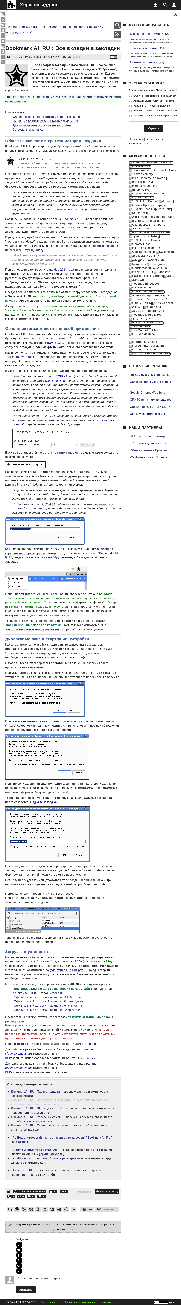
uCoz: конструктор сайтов (148, 443)
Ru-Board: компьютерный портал (153, 374)
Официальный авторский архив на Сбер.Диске (47, 1009)
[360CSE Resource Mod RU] (147, 311)
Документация (32, 26)
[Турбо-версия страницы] (31, 32)
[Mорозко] (166, 202)
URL (90, 1209)
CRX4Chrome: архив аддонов (150, 399)
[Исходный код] (21, 1196)
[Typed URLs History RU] (144, 237)
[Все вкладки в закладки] (147, 221)
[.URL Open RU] (138, 280)
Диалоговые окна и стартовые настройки (42, 125)
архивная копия (51, 1154)
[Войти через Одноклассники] (18, 1271)
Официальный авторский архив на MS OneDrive (48, 997)
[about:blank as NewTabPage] (144, 256)
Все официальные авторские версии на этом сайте (53, 988)
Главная (11, 26)
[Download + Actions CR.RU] (147, 194)
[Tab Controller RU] (140, 327)
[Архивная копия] (11, 1196)
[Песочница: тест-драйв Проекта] (147, 346)
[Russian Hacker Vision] (146, 323)
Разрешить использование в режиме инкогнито (41, 1057)
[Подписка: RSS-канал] (117, 34)
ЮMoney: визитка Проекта (148, 450)
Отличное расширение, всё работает (154, 96)
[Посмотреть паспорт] (32, 65)
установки (57, 992)
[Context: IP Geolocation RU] (147, 292)
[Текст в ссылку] (141, 175)
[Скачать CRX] (140, 167)
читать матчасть (88, 1058)
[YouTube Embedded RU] (144, 284)
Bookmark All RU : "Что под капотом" (37, 1108)
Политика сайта (109, 1302)
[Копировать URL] (142, 213)
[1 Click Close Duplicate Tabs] (150, 210)
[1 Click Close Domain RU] (145, 241)
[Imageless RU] (138, 265)
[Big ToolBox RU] (141, 198)
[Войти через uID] (18, 1244)
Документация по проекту (64, 26)
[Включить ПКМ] (141, 182)
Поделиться (110, 1209)
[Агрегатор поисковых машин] (151, 163)
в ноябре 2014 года (60, 269)
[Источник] (64, 1191)
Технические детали (144, 48)
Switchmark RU (22, 1170)
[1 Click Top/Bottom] (143, 202)
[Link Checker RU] (163, 304)
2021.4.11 (48, 415)
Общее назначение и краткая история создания (46, 116)
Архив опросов (155, 139)
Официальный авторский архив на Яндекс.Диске (48, 1001)
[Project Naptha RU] (143, 186)
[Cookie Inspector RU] (142, 252)
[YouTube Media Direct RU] (146, 315)
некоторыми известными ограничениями (34, 629)
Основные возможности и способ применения (45, 121)
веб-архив (19, 1141)
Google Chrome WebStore (147, 392)
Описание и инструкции (31, 1191)
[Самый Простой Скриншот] (149, 206)
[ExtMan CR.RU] (141, 272)
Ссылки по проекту (143, 62)
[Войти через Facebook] (18, 1255)
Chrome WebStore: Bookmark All (34, 1149)
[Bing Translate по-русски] (148, 179)
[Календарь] (156, 265)
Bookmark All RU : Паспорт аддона (35, 1091)
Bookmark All (71, 218)
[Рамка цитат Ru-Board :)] (146, 276)
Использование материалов (79, 1302)
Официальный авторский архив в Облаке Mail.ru (48, 1005)
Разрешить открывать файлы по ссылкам (37, 1072)
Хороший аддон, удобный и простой (154, 100)
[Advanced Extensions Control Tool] (136, 307)
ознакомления (23, 992)
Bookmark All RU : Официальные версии (39, 1125)
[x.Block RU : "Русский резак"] (148, 300)
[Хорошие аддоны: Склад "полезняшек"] (145, 350)
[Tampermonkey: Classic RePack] (153, 171)
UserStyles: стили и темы (147, 413)
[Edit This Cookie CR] (144, 248)
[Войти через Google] (18, 1265)
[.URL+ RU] (170, 276)
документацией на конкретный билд (71, 970)
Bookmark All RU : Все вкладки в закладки (40, 1100)
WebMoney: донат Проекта (148, 457)
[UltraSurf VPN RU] (140, 304)
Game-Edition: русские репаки (151, 381)
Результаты (136, 139)
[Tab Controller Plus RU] (144, 331)
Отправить (26, 1289)
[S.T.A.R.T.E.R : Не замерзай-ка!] (140, 319)
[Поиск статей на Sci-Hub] (148, 269)
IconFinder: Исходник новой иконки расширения (46, 1158)
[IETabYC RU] (139, 190)
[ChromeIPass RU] (140, 245)
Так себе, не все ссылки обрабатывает (156, 115)
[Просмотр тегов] (41, 1196)
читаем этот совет (83, 1043)
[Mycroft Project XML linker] (140, 288)
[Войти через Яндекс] (18, 1260)
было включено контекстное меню (58, 452)
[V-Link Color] (139, 229)
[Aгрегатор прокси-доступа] (149, 296)
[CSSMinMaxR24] (142, 335)
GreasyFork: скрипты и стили (150, 406)
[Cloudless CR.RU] (152, 307)
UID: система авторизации (148, 436)
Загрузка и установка (28, 129)
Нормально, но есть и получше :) (152, 105)
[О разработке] (53, 1191)
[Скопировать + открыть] (147, 225)
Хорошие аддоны (40, 4)
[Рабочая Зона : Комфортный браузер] (150, 354)
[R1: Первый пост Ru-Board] (149, 233)
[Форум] (31, 1196)
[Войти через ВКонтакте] (18, 1250)
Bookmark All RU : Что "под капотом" (33, 625)
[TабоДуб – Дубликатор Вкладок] (153, 260)
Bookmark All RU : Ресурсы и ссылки (36, 1116)
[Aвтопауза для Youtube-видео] (152, 217)
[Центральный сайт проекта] (144, 342)
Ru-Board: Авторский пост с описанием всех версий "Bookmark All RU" (62, 1137)
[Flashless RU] (161, 272)
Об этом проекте (50, 1302)
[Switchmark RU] (165, 252)
